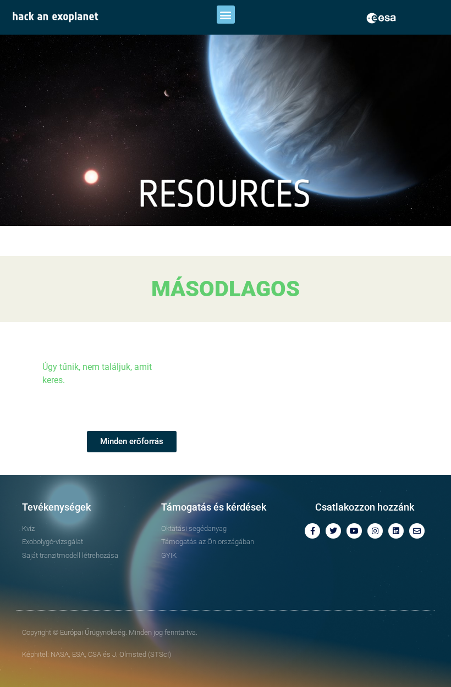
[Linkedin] (396, 531)
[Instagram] (375, 531)
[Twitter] (333, 531)
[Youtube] (354, 531)
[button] (226, 14)
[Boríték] (417, 531)
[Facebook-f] (312, 531)
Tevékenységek (56, 507)
